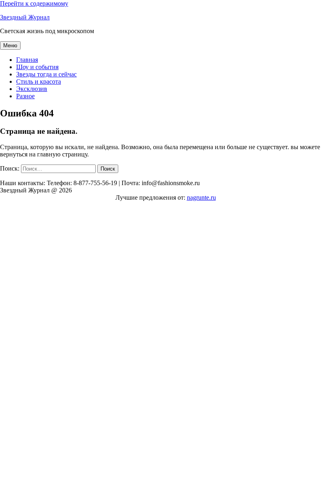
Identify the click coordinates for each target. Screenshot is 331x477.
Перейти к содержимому (34, 3)
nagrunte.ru (201, 197)
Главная (27, 59)
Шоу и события (37, 66)
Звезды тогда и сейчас (46, 74)
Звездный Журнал (25, 17)
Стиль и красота (38, 81)
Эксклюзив (31, 88)
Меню (10, 45)
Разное (25, 96)
